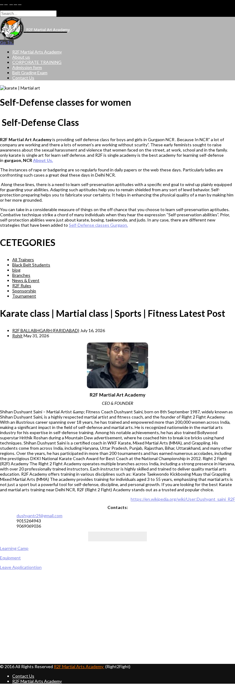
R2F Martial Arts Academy (37, 51)
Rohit (17, 335)
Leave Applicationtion (21, 567)
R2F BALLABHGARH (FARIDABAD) (45, 330)
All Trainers (23, 259)
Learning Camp (14, 548)
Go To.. (7, 42)
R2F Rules (21, 285)
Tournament (24, 295)
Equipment (10, 557)
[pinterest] (15, 3)
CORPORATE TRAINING (37, 62)
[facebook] (1, 3)
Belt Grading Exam (29, 72)
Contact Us (23, 77)
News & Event (25, 280)
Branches (21, 275)
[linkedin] (11, 3)
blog (16, 270)
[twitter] (6, 3)
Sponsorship (24, 290)
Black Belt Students (31, 264)
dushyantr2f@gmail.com (39, 515)
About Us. (43, 160)
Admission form (27, 67)
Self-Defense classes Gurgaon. (98, 225)
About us (21, 57)
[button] (117, 649)
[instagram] (19, 3)
